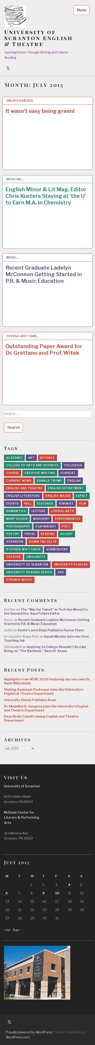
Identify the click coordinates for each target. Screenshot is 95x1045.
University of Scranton (27, 564)
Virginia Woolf (19, 579)
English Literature (23, 496)
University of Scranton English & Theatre (38, 38)
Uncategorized (19, 100)
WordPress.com (18, 1037)
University (35, 556)
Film (82, 503)
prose (30, 534)
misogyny (41, 518)
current (68, 473)
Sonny (8, 620)
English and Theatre (24, 488)
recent (66, 534)
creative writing (40, 473)
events (12, 503)
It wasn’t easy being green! (40, 111)
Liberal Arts (62, 511)
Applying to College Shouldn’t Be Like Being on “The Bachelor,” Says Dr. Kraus (45, 649)
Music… (12, 257)
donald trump (49, 480)
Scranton (14, 541)
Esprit (81, 496)
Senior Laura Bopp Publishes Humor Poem (51, 630)
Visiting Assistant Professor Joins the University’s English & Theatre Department (43, 692)
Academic (14, 457)
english (74, 480)
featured (45, 503)
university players (71, 564)
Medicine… (15, 179)
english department (66, 488)
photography (18, 526)
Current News (18, 480)
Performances (67, 518)
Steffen (9, 610)
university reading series (29, 572)
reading (48, 534)
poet (66, 526)
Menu (81, 10)
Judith (8, 630)
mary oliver (17, 518)
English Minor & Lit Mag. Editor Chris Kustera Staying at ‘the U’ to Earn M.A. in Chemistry (46, 196)
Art (31, 457)
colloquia (73, 465)
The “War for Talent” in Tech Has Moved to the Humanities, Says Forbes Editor (46, 611)
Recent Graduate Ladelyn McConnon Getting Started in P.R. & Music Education (44, 274)
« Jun (7, 930)
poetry (12, 534)
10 (57, 893)
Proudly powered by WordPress (29, 1032)
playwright (46, 526)
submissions (57, 549)
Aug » (16, 930)
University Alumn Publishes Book (30, 700)
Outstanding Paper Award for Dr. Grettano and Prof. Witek (44, 349)
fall (27, 503)
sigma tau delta (43, 541)
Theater (13, 556)
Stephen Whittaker (23, 549)
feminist (66, 503)
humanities (16, 511)
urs (60, 572)
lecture (38, 511)
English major (58, 496)
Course (12, 473)
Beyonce (47, 457)
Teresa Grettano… (22, 336)
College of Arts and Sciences (32, 465)
